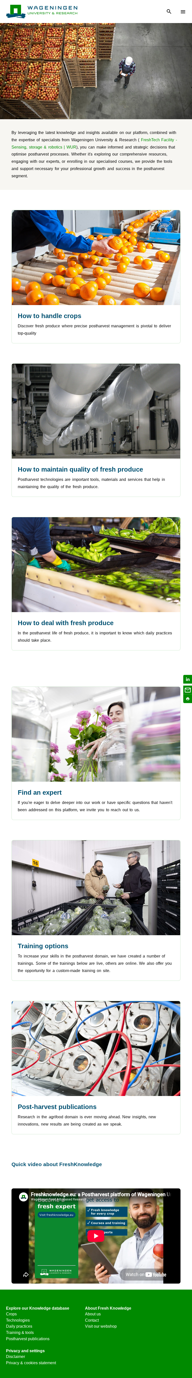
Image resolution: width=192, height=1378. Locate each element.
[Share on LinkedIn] (187, 679)
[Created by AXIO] (182, 1310)
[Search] (169, 12)
